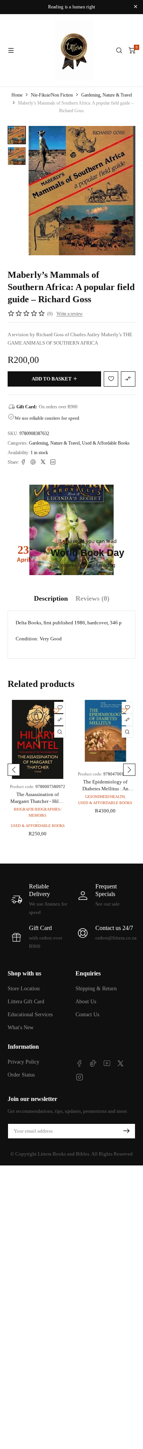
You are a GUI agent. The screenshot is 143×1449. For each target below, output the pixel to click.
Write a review (69, 313)
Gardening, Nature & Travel (106, 95)
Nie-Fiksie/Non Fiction (52, 95)
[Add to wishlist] (18, 137)
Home (16, 95)
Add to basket (52, 379)
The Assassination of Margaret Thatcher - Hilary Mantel (37, 801)
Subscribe (126, 1131)
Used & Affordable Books (106, 443)
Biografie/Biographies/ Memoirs (37, 812)
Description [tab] (51, 598)
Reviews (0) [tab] (92, 598)
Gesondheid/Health (105, 797)
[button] (14, 770)
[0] (132, 50)
